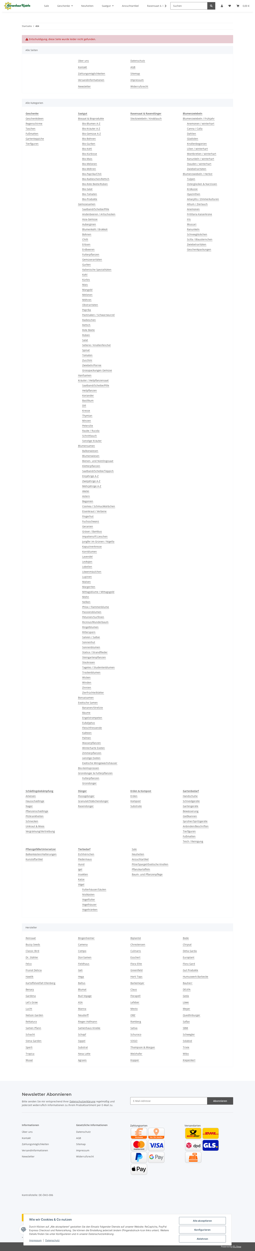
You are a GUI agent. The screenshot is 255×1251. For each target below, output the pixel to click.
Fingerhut (88, 516)
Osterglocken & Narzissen (202, 184)
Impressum (35, 1240)
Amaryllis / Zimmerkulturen (203, 199)
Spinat (86, 350)
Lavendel (87, 556)
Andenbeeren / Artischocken (98, 214)
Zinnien (86, 687)
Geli (80, 970)
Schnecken (32, 821)
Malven (86, 581)
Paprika (86, 309)
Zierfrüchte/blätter (93, 692)
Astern (86, 496)
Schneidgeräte (191, 801)
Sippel (81, 1040)
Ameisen (31, 796)
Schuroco (135, 1034)
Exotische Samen (88, 702)
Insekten (83, 874)
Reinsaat (31, 938)
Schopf (82, 1034)
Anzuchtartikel (140, 859)
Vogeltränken (89, 909)
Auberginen (89, 224)
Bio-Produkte (89, 199)
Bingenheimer (86, 938)
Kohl (84, 274)
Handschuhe (190, 796)
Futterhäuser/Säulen (94, 889)
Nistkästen (88, 894)
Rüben (86, 335)
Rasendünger (86, 806)
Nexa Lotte (84, 1053)
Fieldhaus (83, 963)
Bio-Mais (87, 158)
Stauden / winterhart (199, 163)
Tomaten (87, 355)
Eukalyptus (88, 722)
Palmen (86, 737)
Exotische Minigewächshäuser (99, 763)
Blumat (82, 989)
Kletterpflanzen (91, 466)
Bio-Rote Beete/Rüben (95, 184)
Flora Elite (136, 963)
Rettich (86, 325)
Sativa (133, 1028)
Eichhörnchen (86, 854)
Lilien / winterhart (197, 148)
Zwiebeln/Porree (91, 365)
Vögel (81, 884)
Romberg (135, 1021)
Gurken (86, 264)
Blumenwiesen (90, 456)
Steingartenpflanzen (94, 657)
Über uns (83, 60)
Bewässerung (190, 811)
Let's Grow (32, 1002)
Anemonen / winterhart (200, 123)
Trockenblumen (91, 672)
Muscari (191, 224)
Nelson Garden (34, 1015)
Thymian (87, 415)
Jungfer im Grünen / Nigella (98, 541)
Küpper (134, 1060)
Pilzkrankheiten (35, 816)
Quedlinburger (191, 1015)
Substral (83, 1047)
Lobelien (87, 566)
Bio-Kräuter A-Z (91, 128)
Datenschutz (52, 1240)
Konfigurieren (202, 1229)
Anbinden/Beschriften (196, 826)
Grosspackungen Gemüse (97, 370)
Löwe (186, 1002)
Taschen (30, 128)
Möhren (86, 299)
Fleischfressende (92, 727)
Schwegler (189, 1034)
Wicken (86, 677)
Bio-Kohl (87, 148)
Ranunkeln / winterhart (200, 158)
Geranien (87, 526)
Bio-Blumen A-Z (91, 123)
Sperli (29, 1047)
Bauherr (187, 983)
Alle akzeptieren (202, 1220)
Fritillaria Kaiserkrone (199, 214)
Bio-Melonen (89, 163)
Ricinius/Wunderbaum (95, 622)
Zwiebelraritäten (196, 169)
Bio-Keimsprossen (88, 768)
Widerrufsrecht (139, 86)
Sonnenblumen (91, 647)
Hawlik (29, 976)
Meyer (186, 1008)
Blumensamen (86, 445)
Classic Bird (32, 951)
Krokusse (192, 189)
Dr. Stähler (32, 957)
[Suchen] (211, 6)
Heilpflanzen (89, 390)
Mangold (87, 289)
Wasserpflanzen (91, 743)
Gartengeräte (190, 806)
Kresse (86, 410)
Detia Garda (190, 951)
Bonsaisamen (86, 697)
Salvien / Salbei (91, 637)
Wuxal (29, 1060)
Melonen (87, 294)
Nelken (86, 602)
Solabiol (187, 1040)
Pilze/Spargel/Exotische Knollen (150, 864)
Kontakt (82, 67)
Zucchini (87, 360)
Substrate (136, 806)
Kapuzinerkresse (92, 546)
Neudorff (83, 1015)
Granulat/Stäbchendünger (93, 801)
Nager (29, 806)
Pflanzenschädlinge (37, 811)
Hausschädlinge (35, 801)
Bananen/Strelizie (92, 707)
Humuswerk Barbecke (195, 976)
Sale (134, 849)
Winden (86, 682)
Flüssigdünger (86, 796)
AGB (132, 67)
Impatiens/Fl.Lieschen (95, 536)
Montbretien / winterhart (201, 153)
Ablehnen (202, 1238)
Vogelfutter (88, 899)
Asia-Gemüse (89, 219)
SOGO (133, 1040)
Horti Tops (136, 976)
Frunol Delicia (34, 970)
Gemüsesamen (86, 204)
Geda (186, 996)
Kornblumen (89, 551)
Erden (133, 796)
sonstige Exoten (91, 758)
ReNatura (31, 1021)
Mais (85, 284)
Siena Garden (33, 1040)
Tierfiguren (32, 143)
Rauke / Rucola (90, 430)
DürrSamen (84, 957)
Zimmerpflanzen (91, 753)
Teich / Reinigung (193, 841)
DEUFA (186, 989)
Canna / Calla (194, 128)
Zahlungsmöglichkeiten (91, 73)
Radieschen (89, 320)
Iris (189, 219)
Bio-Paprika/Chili (91, 174)
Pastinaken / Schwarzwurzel (98, 315)
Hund (81, 864)
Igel (80, 869)
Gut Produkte (190, 970)
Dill (84, 405)
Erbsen (86, 244)
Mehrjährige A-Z (91, 486)
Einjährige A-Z (90, 476)
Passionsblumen (91, 612)
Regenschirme (34, 123)
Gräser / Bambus (92, 531)
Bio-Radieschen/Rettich (95, 179)
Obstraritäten (90, 304)
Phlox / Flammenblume (95, 607)
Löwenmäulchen (91, 571)
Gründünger (89, 783)
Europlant (188, 957)
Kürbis (86, 279)
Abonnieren (220, 1101)
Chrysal (187, 944)
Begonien (87, 501)
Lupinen (87, 576)
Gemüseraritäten (92, 259)
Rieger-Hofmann (87, 1021)
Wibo (186, 1053)
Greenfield (136, 970)
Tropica (30, 1053)
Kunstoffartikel (34, 859)
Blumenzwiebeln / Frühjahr (199, 118)
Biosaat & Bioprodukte (91, 118)
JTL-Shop (237, 1246)
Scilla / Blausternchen (199, 239)
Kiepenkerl (189, 1060)
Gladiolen (192, 138)
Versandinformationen (91, 80)
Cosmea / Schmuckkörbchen (98, 506)
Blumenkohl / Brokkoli (95, 229)
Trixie (186, 1047)
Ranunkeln (193, 229)
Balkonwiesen (90, 450)
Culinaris (135, 951)
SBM (185, 1028)
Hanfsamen (84, 375)
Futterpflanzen (90, 254)
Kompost (135, 801)
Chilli (85, 239)
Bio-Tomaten (89, 194)
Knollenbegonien (197, 143)
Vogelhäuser (89, 904)
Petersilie (87, 425)
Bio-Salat (87, 189)
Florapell (135, 996)
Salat (85, 340)
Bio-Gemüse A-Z (91, 133)
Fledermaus (85, 859)
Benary (30, 989)
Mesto (134, 1008)
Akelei (85, 491)
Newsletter (84, 86)
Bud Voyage (85, 996)
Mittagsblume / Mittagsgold (98, 591)
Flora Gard (189, 963)
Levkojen (87, 561)
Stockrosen (88, 662)
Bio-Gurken (88, 143)
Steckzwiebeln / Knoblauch (146, 118)
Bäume (86, 712)
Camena (83, 944)
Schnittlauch (89, 435)
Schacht (30, 1034)
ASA (80, 1002)
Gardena (31, 996)
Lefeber (134, 1002)
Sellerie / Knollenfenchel (96, 345)
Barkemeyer (137, 983)
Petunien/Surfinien (93, 617)
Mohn (85, 597)
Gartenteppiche (35, 138)
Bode (186, 938)
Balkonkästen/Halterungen (41, 854)
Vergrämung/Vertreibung (40, 831)
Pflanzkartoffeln (141, 869)
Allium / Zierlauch (197, 204)
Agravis (82, 1060)
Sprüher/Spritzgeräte (195, 821)
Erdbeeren (88, 249)
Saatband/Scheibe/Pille (95, 209)
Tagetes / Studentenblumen (98, 667)
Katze (81, 879)
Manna (82, 1008)
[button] (163, 6)
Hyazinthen (193, 194)
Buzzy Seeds (33, 944)
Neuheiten (138, 854)
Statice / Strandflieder (95, 652)
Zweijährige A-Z (91, 481)
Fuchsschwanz (90, 521)
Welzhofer (136, 1053)
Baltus (81, 983)
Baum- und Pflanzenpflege (147, 874)
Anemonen (193, 209)
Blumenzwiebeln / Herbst (197, 174)
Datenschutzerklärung (82, 1101)
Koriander (88, 395)
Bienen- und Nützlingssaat (97, 461)
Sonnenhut (88, 642)
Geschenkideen (35, 118)
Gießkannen (190, 816)
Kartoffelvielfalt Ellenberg (40, 983)
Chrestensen (137, 944)
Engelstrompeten (92, 717)
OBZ (132, 1015)
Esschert (135, 957)
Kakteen (87, 732)
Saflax (186, 1021)
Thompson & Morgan (142, 1047)
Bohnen (86, 234)
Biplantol (135, 938)
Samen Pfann (33, 1028)
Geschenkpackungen (199, 249)
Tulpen (191, 179)
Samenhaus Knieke (89, 1028)
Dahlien (191, 133)
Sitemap (135, 73)
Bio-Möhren (89, 169)
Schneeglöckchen (197, 234)
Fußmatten (32, 133)
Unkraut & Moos (35, 826)
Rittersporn (88, 632)
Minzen (86, 420)
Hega (81, 976)
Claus (133, 989)
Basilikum (88, 400)
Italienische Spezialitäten (96, 269)
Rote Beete (88, 330)
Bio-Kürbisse (89, 153)
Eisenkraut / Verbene (94, 511)
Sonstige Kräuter (92, 440)
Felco (29, 963)
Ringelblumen (90, 627)
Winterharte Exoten (93, 748)
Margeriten (88, 586)
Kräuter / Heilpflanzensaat (93, 380)
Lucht (29, 1008)
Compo (82, 951)
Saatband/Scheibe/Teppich (98, 471)
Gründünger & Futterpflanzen (95, 773)
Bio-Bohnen (89, 138)
